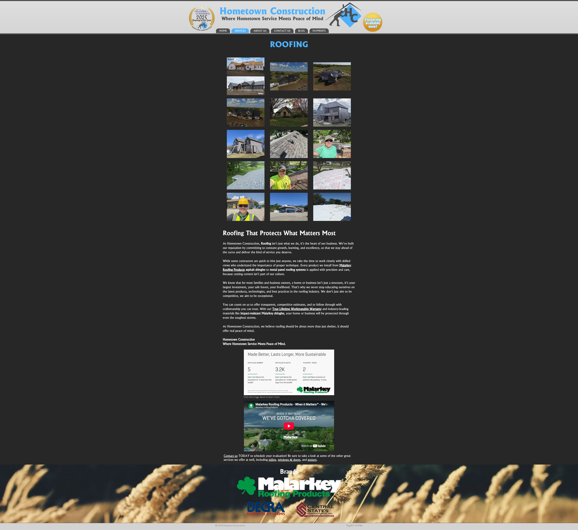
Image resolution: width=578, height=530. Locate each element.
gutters (312, 460)
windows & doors (289, 460)
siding (272, 460)
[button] (231, 456)
